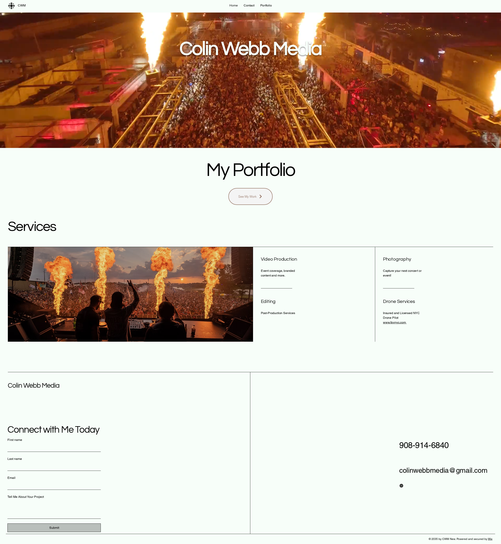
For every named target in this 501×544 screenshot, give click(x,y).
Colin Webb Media (33, 385)
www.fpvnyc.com (395, 322)
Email (11, 478)
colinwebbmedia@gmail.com (443, 470)
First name (14, 440)
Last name (14, 459)
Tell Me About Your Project (25, 497)
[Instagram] (401, 486)
